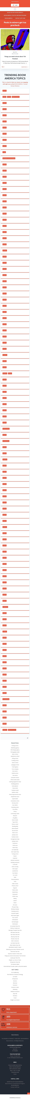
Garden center (15, 792)
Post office (15, 809)
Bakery (15, 898)
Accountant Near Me (15, 926)
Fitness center (15, 824)
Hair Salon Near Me (15, 934)
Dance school (15, 762)
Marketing (5, 373)
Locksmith (15, 864)
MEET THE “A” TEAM (15, 1070)
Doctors (4, 96)
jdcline (15, 52)
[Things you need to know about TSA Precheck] (15, 39)
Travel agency (15, 767)
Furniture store (15, 837)
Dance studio (15, 820)
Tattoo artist (15, 890)
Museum (15, 815)
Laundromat (15, 871)
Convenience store (15, 801)
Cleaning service (15, 911)
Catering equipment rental (15, 781)
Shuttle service (15, 773)
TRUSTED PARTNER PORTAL (15, 1065)
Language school (15, 764)
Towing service (15, 854)
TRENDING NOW (15, 1072)
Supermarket (15, 798)
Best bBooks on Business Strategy (9, 158)
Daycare (15, 888)
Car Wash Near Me (15, 943)
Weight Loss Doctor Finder (15, 960)
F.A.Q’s (15, 1074)
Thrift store (15, 845)
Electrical (4, 527)
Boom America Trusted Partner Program (15, 15)
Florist (15, 902)
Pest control (15, 917)
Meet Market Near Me (15, 945)
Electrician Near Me (15, 951)
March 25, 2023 (15, 53)
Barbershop (15, 892)
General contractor (15, 860)
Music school (15, 754)
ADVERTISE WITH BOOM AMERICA (15, 12)
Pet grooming (15, 907)
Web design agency (15, 750)
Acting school (15, 758)
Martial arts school (15, 756)
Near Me (4, 90)
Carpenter (15, 858)
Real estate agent (15, 915)
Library (15, 811)
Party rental (15, 788)
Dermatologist (15, 921)
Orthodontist (15, 919)
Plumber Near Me (15, 938)
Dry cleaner (15, 873)
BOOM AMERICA (8, 18)
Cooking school (15, 760)
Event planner (15, 786)
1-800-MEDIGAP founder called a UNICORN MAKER (15, 966)
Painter (15, 856)
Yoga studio (15, 822)
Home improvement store (15, 794)
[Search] (27, 738)
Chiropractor (5, 606)
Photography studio (15, 752)
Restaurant (15, 894)
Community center (15, 813)
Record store (15, 830)
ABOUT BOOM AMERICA (15, 1067)
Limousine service (15, 777)
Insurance (5, 354)
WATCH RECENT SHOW (15, 1068)
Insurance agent (15, 913)
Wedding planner (15, 783)
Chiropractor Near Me (15, 962)
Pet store (15, 905)
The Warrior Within (15, 964)
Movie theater (15, 828)
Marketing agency (15, 747)
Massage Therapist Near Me (15, 930)
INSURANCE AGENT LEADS (15, 947)
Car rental (15, 875)
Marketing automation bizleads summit (15, 949)
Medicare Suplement (15, 928)
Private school (15, 885)
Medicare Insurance (12, 729)
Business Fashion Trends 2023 (15, 953)
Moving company (15, 909)
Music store (15, 832)
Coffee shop (15, 896)
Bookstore (15, 843)
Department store (15, 796)
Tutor (15, 881)
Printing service (15, 745)
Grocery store (15, 803)
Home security (15, 866)
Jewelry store (15, 834)
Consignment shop (15, 839)
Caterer (15, 900)
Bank (15, 877)
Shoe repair (15, 868)
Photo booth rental (15, 779)
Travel (4, 152)
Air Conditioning (6, 441)
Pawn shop (15, 847)
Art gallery (15, 818)
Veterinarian (15, 924)
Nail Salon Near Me (15, 932)
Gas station (15, 805)
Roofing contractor (15, 862)
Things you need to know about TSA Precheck (15, 955)
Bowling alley (15, 826)
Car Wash (4, 631)
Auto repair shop (15, 851)
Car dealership (15, 849)
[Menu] (15, 9)
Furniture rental (15, 790)
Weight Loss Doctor (15, 96)
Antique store (15, 841)
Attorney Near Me (15, 936)
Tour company (15, 769)
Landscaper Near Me (15, 958)
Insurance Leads (6, 428)
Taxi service (15, 775)
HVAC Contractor (15, 941)
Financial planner (15, 879)
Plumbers (4, 250)
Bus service (15, 771)
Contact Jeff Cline (20, 18)
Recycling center (15, 807)
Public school (15, 883)
